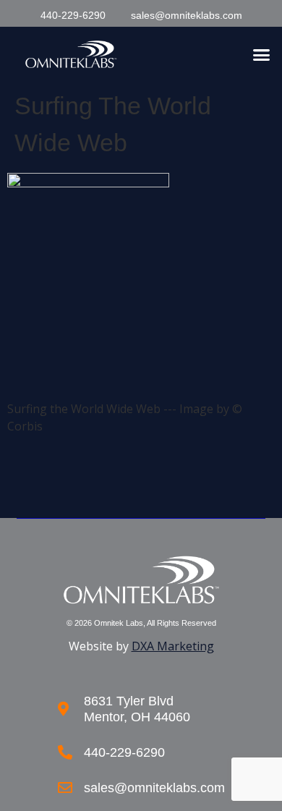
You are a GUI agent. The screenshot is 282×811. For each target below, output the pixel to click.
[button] (261, 54)
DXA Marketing (173, 646)
